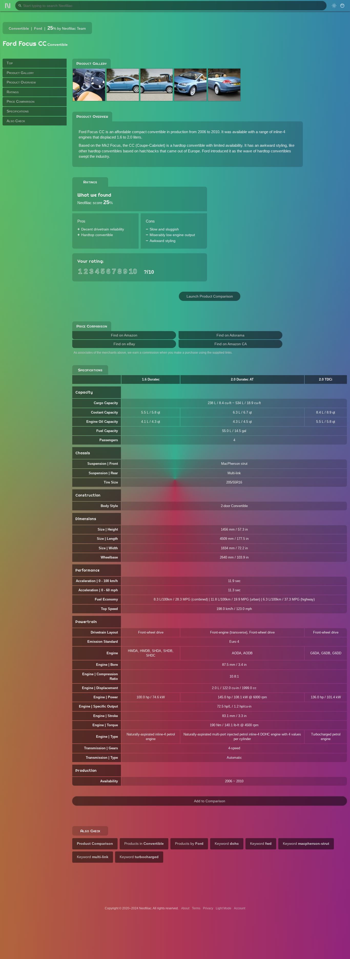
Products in (144, 843)
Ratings (13, 92)
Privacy (208, 908)
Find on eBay (124, 344)
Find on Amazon (124, 335)
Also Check (16, 121)
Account (239, 908)
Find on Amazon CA (230, 344)
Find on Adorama (230, 335)
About (185, 908)
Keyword (227, 843)
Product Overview (21, 82)
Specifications (18, 111)
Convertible (19, 28)
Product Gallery (20, 72)
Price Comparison (20, 101)
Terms (196, 908)
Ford (38, 28)
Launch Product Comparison (210, 296)
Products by (189, 843)
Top (10, 63)
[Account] (342, 5)
